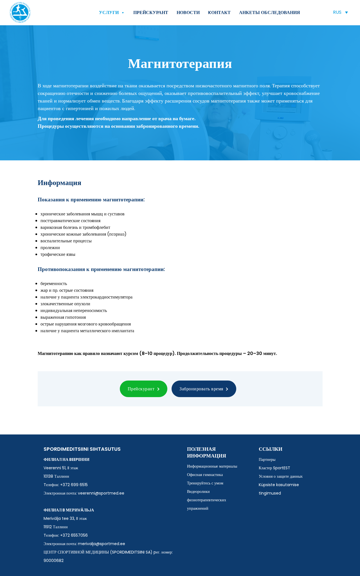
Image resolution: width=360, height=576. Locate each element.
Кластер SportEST (274, 468)
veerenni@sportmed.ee (101, 493)
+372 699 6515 (74, 485)
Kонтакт (219, 12)
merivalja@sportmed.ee (101, 544)
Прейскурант (150, 12)
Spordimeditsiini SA (20, 12)
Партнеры (267, 459)
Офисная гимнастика (205, 474)
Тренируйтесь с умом (205, 483)
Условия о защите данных (281, 476)
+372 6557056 (74, 535)
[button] (340, 12)
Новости (188, 12)
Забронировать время (201, 389)
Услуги (109, 12)
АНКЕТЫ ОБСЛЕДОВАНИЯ (269, 12)
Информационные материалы (212, 466)
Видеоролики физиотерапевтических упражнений (206, 500)
